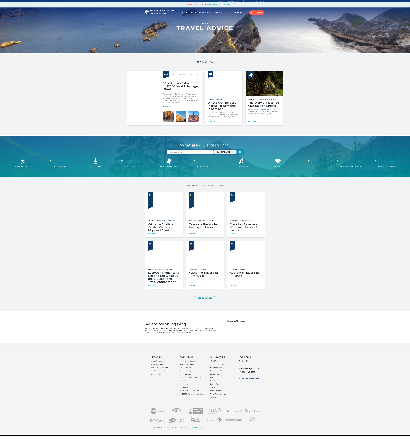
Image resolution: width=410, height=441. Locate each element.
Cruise (229, 12)
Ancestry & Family (187, 364)
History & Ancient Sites (188, 381)
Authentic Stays (156, 374)
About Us (238, 12)
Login (221, 1)
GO (240, 152)
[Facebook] (239, 361)
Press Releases (216, 391)
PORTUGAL (203, 269)
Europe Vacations (157, 361)
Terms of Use (198, 427)
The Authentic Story (217, 364)
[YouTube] (250, 361)
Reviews (213, 377)
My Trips (248, 1)
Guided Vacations (203, 12)
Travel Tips (234, 221)
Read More (167, 106)
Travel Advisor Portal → (250, 379)
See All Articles (205, 298)
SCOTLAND (219, 99)
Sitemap (213, 387)
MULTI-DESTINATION (246, 221)
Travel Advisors (233, 1)
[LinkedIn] (246, 361)
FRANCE (242, 269)
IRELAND (273, 99)
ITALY (196, 74)
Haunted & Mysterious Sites (258, 99)
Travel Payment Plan (218, 394)
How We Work (215, 371)
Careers (213, 397)
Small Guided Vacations (159, 371)
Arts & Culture (185, 368)
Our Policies (214, 381)
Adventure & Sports (187, 361)
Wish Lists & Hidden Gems (156, 221)
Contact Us (259, 1)
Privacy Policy (215, 384)
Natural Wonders (186, 374)
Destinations (187, 12)
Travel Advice (186, 357)
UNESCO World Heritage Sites (182, 74)
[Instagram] (243, 361)
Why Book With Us (217, 368)
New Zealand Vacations (159, 368)
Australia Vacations (157, 364)
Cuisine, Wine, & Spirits (188, 371)
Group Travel (219, 12)
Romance (211, 99)
